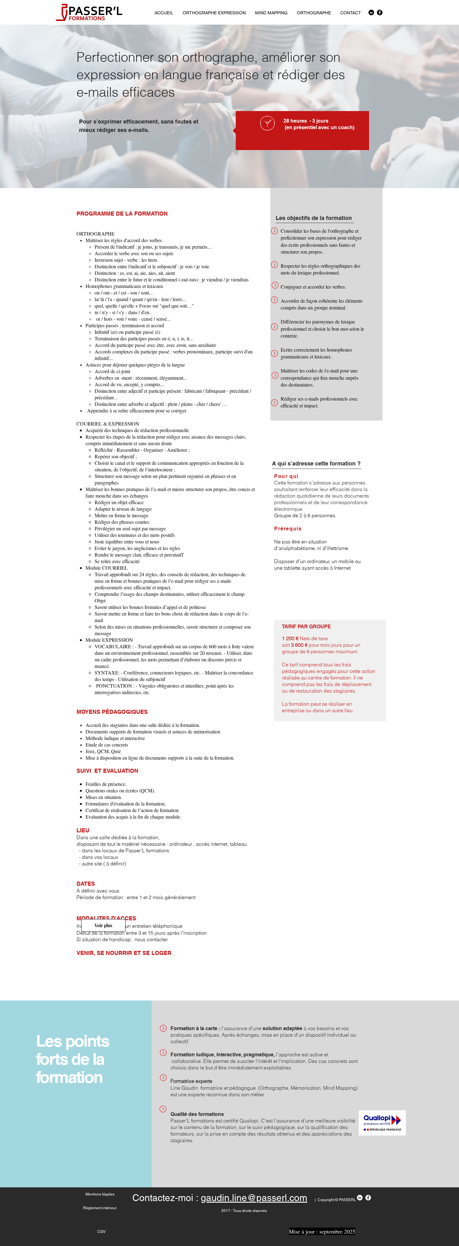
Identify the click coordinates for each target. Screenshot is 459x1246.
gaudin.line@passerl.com (254, 1197)
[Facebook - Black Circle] (380, 12)
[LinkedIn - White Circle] (360, 1197)
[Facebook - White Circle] (368, 1197)
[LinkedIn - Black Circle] (371, 12)
